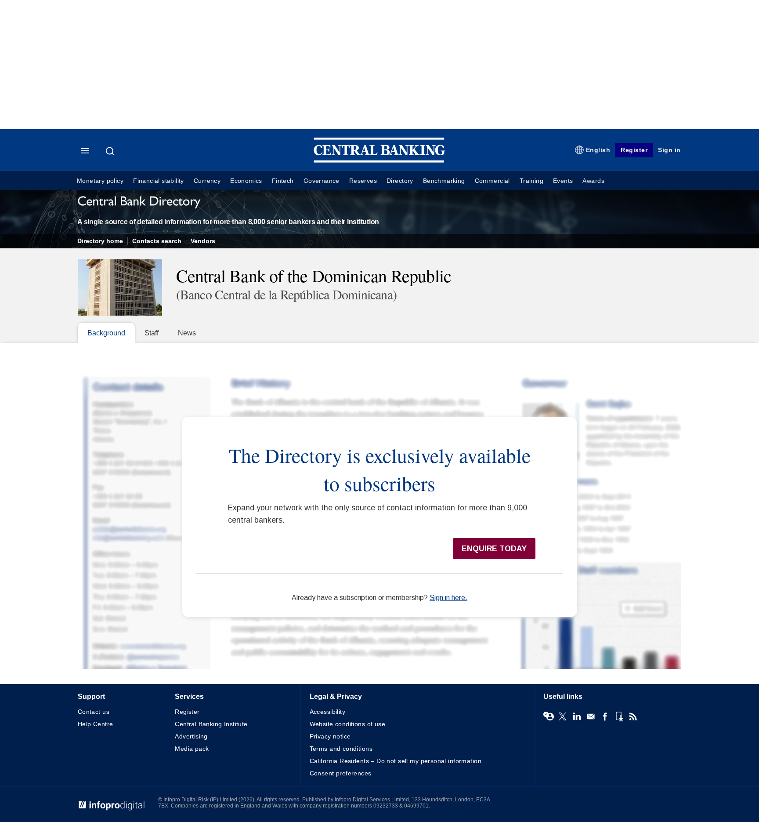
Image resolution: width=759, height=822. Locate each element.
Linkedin (576, 716)
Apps (619, 716)
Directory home (100, 241)
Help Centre (95, 723)
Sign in (669, 149)
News (187, 333)
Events (563, 181)
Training (531, 181)
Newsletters (591, 716)
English (598, 149)
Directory (400, 181)
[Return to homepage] (379, 160)
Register (634, 149)
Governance (322, 181)
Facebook (605, 716)
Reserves (363, 181)
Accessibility (327, 711)
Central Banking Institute (211, 723)
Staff (152, 333)
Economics (246, 181)
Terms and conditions (341, 748)
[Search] (111, 151)
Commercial (492, 181)
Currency (207, 181)
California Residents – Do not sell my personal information (395, 760)
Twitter (562, 716)
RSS (633, 716)
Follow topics (548, 716)
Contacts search (156, 241)
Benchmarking (444, 181)
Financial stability (158, 181)
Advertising (191, 736)
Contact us (93, 711)
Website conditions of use (348, 723)
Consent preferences (341, 773)
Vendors (203, 241)
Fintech (283, 181)
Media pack (192, 748)
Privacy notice (330, 736)
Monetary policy (100, 181)
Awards (593, 181)
